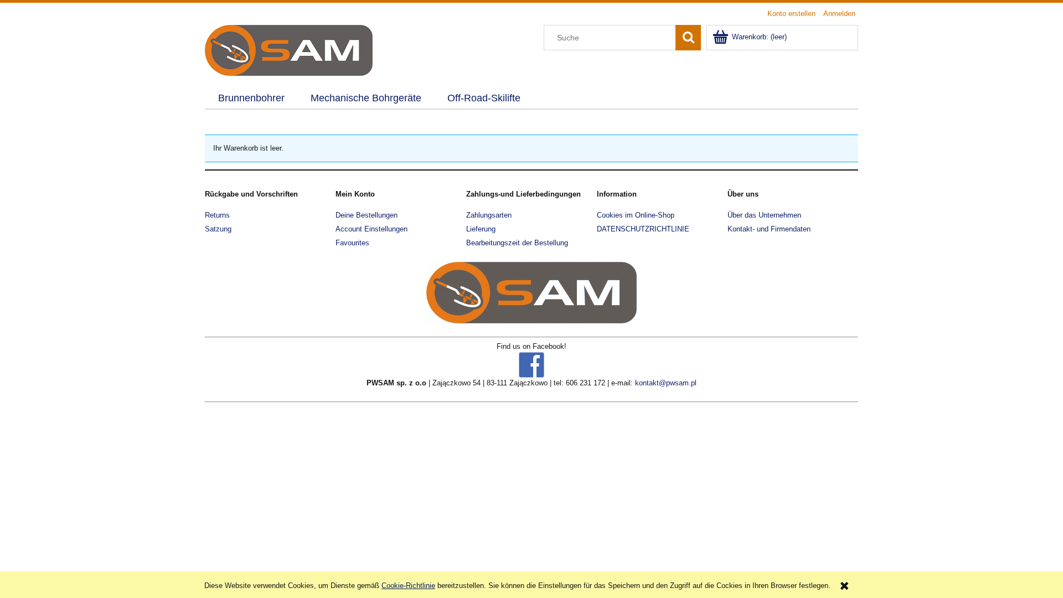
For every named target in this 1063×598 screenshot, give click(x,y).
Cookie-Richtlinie (408, 585)
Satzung (218, 229)
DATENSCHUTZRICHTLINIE (643, 229)
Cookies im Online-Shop (635, 215)
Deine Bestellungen (367, 215)
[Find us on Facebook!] (531, 364)
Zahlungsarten (489, 215)
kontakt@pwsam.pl (665, 383)
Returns (217, 215)
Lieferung (481, 229)
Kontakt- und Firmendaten (769, 229)
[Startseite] (289, 49)
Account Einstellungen (371, 229)
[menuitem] (251, 98)
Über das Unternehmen (764, 215)
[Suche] (688, 37)
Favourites (352, 243)
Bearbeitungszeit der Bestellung (517, 243)
